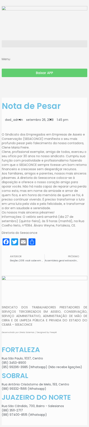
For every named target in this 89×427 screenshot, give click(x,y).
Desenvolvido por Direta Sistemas (18, 332)
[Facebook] (18, 86)
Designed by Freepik (47, 332)
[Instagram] (7, 86)
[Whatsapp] (30, 86)
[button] (44, 43)
